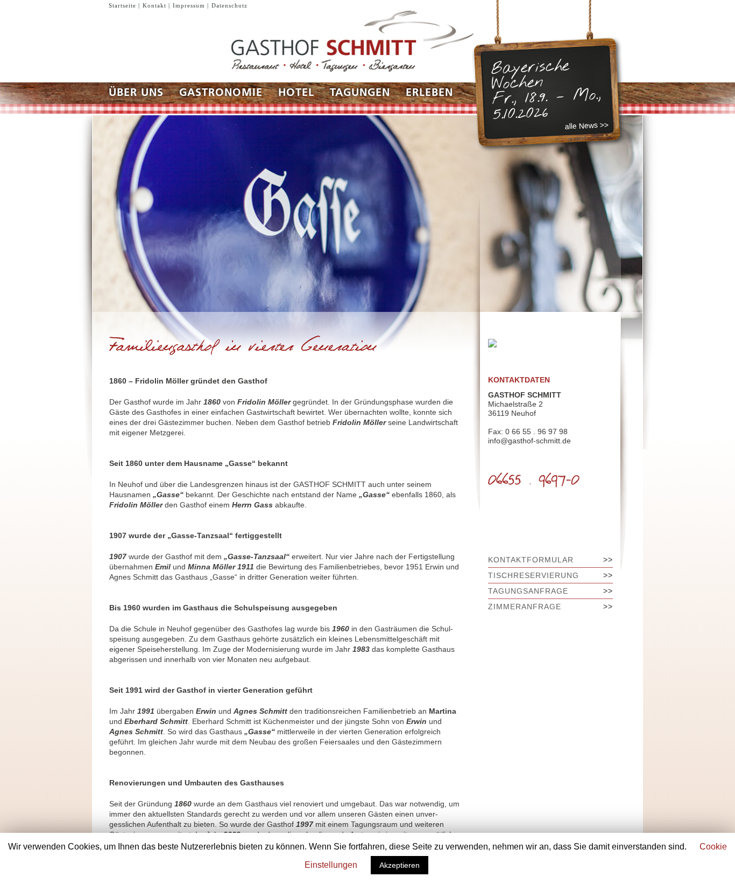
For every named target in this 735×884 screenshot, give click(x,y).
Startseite (122, 6)
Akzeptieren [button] (399, 865)
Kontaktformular (531, 559)
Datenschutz (229, 6)
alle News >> (587, 125)
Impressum (189, 6)
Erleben (429, 93)
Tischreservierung (533, 575)
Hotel (296, 93)
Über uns (136, 93)
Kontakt (154, 6)
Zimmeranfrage (524, 606)
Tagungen (360, 93)
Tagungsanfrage (528, 591)
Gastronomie (221, 93)
